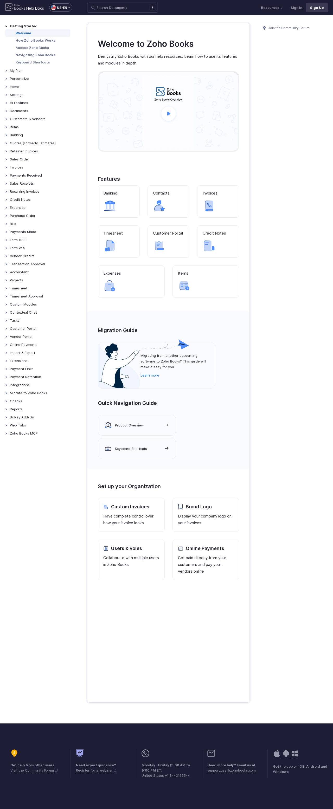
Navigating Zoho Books (35, 55)
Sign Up (317, 7)
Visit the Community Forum (32, 770)
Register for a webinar (95, 770)
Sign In (296, 7)
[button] (58, 7)
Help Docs (35, 8)
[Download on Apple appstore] (286, 756)
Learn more (149, 375)
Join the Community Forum (288, 28)
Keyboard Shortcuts (33, 62)
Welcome (23, 33)
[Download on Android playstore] (277, 756)
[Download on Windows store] (295, 756)
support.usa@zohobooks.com (231, 770)
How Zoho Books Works (36, 40)
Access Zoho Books (32, 48)
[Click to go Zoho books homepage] (15, 7)
